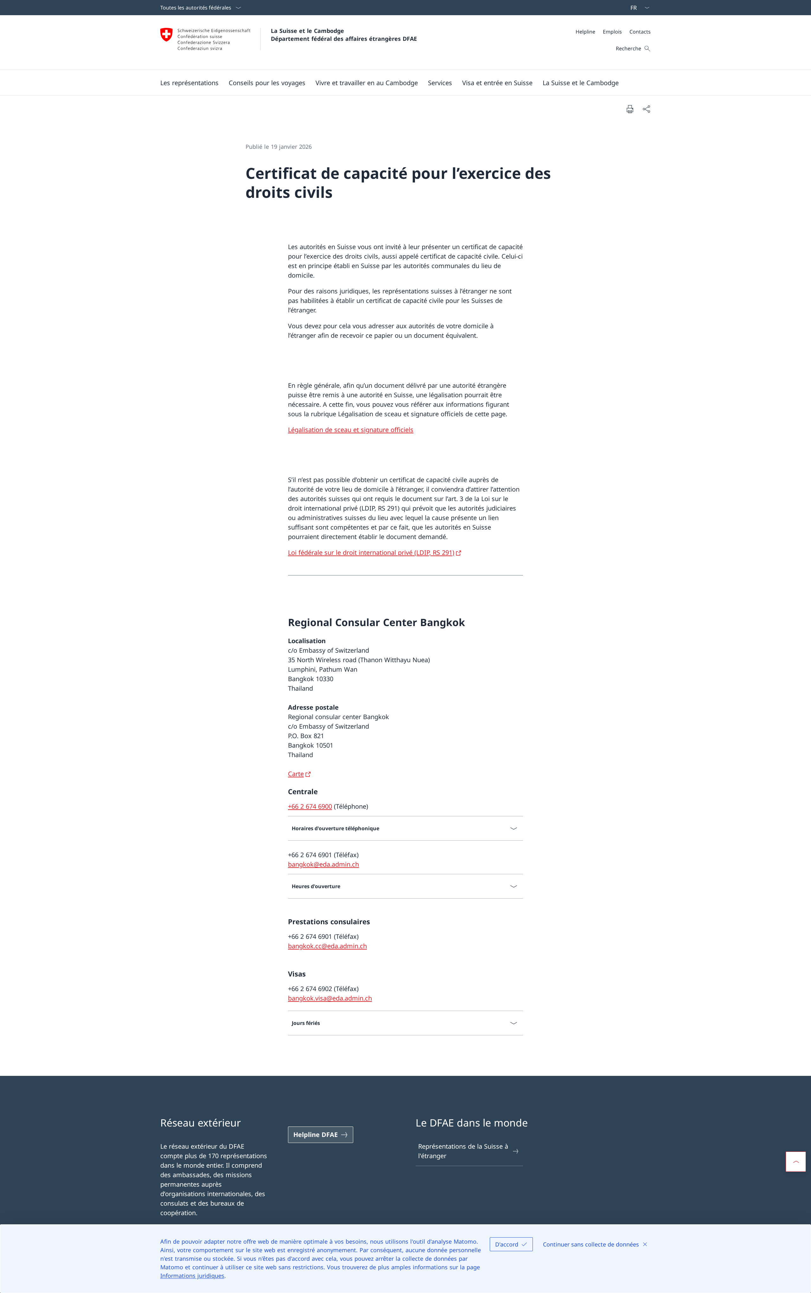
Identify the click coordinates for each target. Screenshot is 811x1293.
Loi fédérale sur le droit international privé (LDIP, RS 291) (371, 552)
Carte (296, 773)
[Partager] (646, 109)
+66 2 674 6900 (310, 806)
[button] (189, 82)
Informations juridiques (192, 1275)
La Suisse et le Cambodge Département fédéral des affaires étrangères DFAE (344, 34)
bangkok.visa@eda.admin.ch (330, 998)
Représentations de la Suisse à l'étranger (463, 1151)
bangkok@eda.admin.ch (323, 864)
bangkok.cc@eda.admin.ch (327, 946)
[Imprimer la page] (630, 109)
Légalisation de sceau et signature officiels (350, 429)
